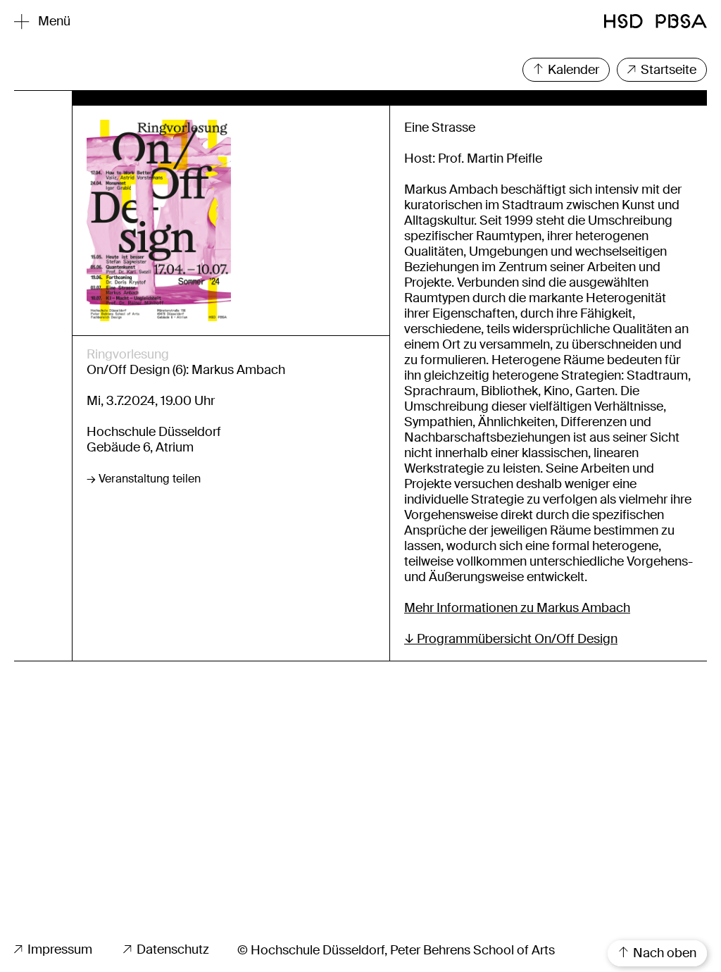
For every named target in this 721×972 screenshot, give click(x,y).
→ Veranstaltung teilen (144, 478)
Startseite (667, 69)
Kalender (572, 69)
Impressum (58, 949)
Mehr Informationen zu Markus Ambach (517, 607)
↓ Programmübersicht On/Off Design (510, 638)
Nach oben (663, 953)
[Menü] (22, 22)
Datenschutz (171, 949)
